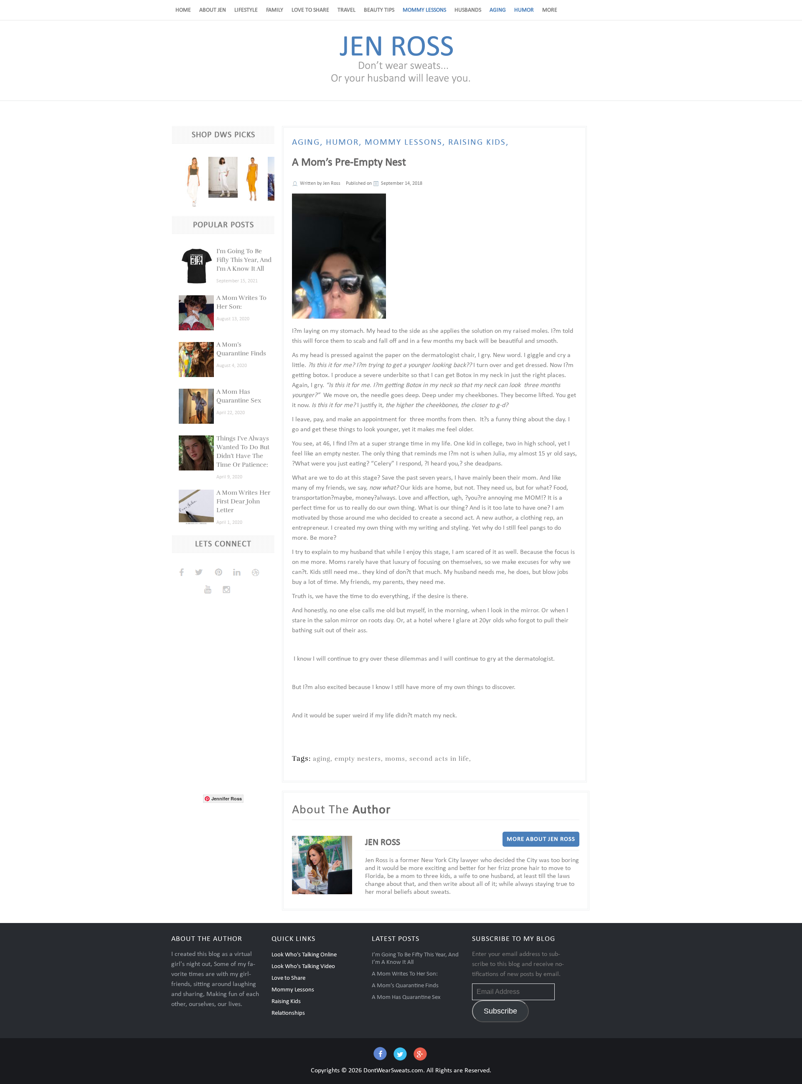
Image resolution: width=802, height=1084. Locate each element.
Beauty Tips (379, 10)
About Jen (212, 10)
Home (183, 10)
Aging (498, 10)
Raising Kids (286, 1001)
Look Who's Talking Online (304, 955)
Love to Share (310, 10)
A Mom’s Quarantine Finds (405, 986)
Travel (346, 10)
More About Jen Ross (541, 839)
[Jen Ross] (401, 83)
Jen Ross (331, 183)
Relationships (288, 1013)
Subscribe (500, 1011)
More (549, 10)
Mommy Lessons (424, 10)
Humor (524, 10)
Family (274, 10)
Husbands (467, 10)
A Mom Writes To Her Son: (405, 974)
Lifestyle (246, 10)
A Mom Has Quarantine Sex (406, 997)
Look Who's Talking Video (303, 966)
